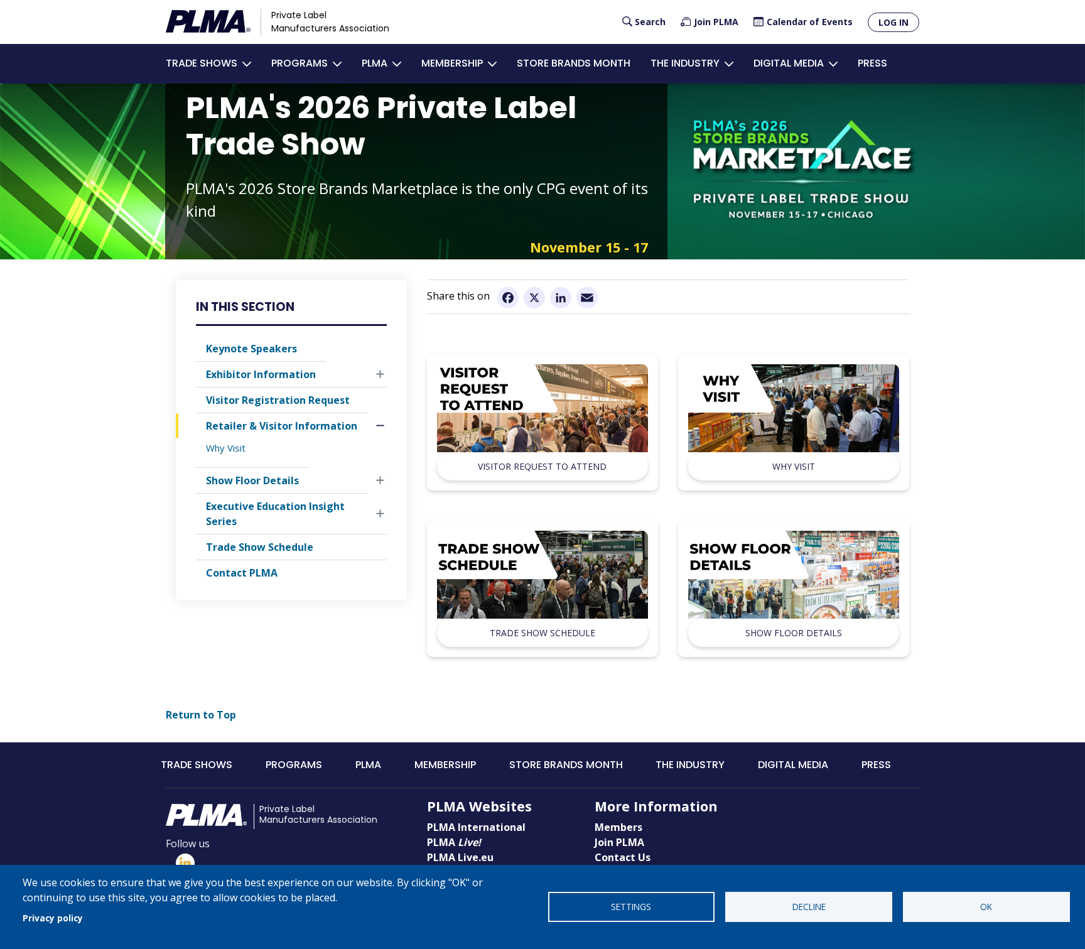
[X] (534, 297)
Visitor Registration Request (278, 400)
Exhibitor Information (261, 374)
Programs (299, 63)
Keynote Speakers (251, 348)
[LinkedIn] (561, 297)
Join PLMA (716, 22)
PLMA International (476, 827)
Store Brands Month (573, 63)
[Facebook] (508, 297)
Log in (893, 22)
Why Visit (226, 448)
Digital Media (788, 63)
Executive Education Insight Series (275, 514)
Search (650, 22)
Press (872, 63)
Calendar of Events (810, 22)
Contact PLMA (242, 573)
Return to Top (201, 715)
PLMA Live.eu (460, 857)
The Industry (685, 63)
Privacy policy (53, 918)
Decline (809, 907)
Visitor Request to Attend (542, 466)
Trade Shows (201, 63)
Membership (452, 63)
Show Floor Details (252, 481)
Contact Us (622, 857)
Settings (631, 907)
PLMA (374, 63)
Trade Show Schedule (259, 548)
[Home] (208, 22)
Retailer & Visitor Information (281, 426)
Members (618, 827)
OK (986, 907)
